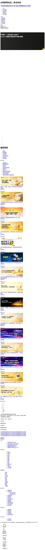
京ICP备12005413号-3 (21, 522)
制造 (8, 457)
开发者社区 (10, 495)
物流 (8, 460)
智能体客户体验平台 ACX (13, 447)
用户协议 (2, 438)
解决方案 (3, 18)
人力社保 (9, 467)
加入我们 (9, 520)
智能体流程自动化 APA (12, 444)
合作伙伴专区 (12, 492)
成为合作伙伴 (12, 494)
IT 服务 (6, 475)
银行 (8, 454)
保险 (8, 455)
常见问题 (9, 505)
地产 (8, 462)
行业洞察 (9, 513)
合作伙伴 (9, 491)
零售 (8, 459)
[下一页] (24, 412)
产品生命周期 (10, 502)
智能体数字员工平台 (12, 442)
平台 (2, 16)
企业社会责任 (10, 514)
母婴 (6, 484)
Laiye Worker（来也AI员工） (13, 443)
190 (3, 410)
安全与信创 (10, 503)
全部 (6, 472)
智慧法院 (9, 464)
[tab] (22, 17)
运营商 (9, 452)
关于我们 (3, 23)
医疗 (8, 461)
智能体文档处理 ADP (12, 446)
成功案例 (3, 19)
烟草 (8, 465)
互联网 (6, 482)
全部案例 (9, 509)
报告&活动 (10, 490)
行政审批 (9, 466)
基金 (8, 456)
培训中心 (9, 497)
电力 (8, 451)
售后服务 (9, 500)
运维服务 (9, 501)
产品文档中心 (10, 499)
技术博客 (9, 496)
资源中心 (3, 20)
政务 (6, 473)
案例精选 (9, 510)
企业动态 (9, 512)
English (1, 25)
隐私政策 (2, 437)
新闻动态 (3, 22)
